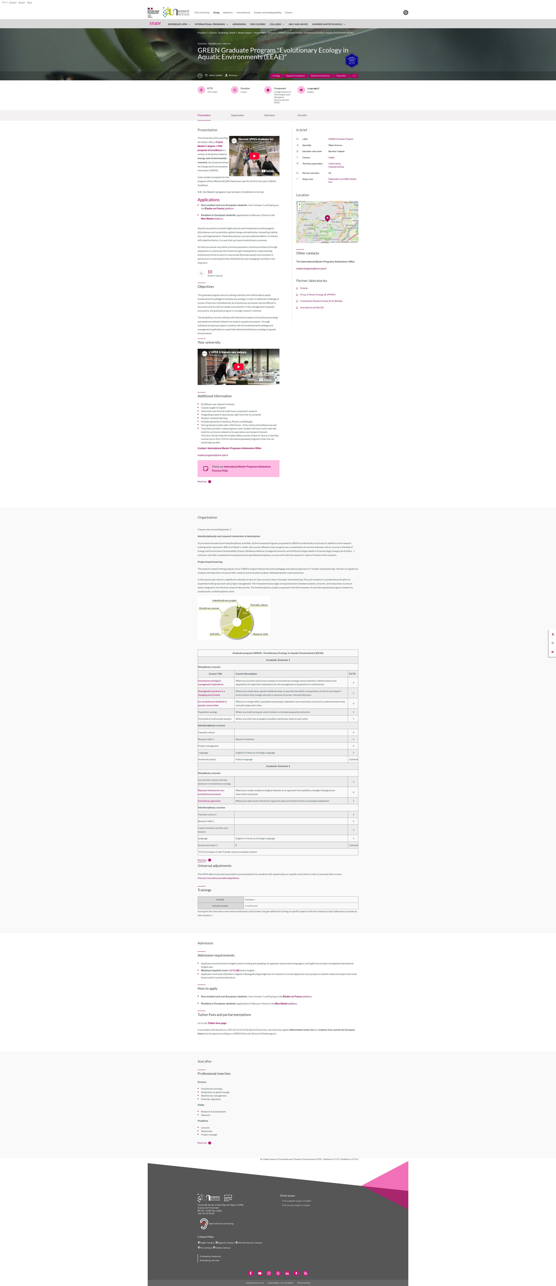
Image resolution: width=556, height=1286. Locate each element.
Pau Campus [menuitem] (206, 1247)
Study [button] (155, 24)
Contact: (203, 448)
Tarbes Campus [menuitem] (223, 1247)
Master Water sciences (265, 33)
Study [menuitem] (216, 12)
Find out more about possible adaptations (218, 878)
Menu (29, 2)
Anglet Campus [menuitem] (207, 1242)
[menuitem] (250, 1273)
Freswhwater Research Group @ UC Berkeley (321, 301)
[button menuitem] (405, 12)
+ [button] (299, 204)
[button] (211, 1197)
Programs (202, 33)
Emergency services (209, 1260)
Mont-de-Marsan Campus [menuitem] (250, 1242)
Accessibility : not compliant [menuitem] (280, 1283)
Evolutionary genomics (209, 800)
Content (13, 2)
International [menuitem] (243, 12)
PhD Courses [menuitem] (257, 24)
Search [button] (22, 2)
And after (302, 115)
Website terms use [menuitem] (255, 1283)
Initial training (335, 163)
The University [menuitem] (202, 12)
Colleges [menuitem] (275, 24)
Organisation (237, 115)
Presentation (204, 115)
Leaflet (332, 242)
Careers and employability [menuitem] (267, 12)
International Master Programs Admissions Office (234, 448)
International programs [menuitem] (210, 24)
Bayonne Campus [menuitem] (226, 1242)
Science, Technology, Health (222, 33)
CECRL (234, 970)
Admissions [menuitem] (239, 24)
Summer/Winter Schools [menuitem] (327, 24)
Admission (269, 115)
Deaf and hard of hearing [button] (221, 1223)
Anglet (331, 157)
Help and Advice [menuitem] (298, 24)
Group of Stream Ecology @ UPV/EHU (317, 294)
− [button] (299, 208)
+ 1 (354, 76)
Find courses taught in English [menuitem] (296, 1205)
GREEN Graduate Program (341, 139)
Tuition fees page (217, 1023)
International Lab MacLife (312, 307)
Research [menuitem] (228, 12)
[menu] (189, 24)
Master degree (245, 33)
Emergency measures (210, 1256)
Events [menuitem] (288, 12)
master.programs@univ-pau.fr (213, 455)
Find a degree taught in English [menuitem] (296, 1201)
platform (219, 208)
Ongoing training (336, 167)
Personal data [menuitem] (303, 1283)
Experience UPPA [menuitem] (177, 24)
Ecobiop (304, 288)
